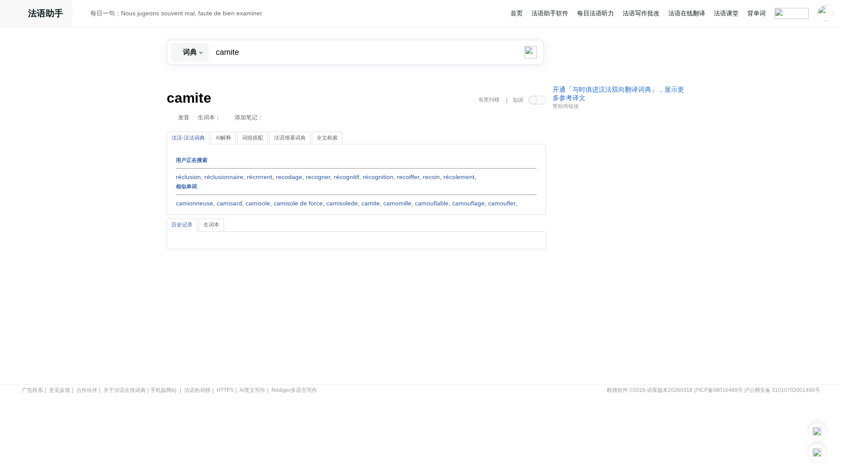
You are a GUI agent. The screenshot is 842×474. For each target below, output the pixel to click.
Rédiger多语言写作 (294, 390)
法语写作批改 (641, 13)
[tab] (188, 138)
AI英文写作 (252, 390)
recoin (431, 176)
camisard (229, 203)
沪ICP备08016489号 (718, 390)
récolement (459, 176)
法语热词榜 (197, 390)
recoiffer (408, 176)
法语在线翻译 (686, 13)
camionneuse (194, 203)
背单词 (756, 13)
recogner (318, 176)
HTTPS (225, 390)
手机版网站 (163, 390)
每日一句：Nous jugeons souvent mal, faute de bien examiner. (177, 13)
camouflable (432, 203)
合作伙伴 (86, 390)
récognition (378, 176)
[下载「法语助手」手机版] (817, 431)
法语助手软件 (550, 13)
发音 (183, 117)
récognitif (346, 176)
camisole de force (298, 203)
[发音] (83, 14)
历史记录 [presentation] (182, 225)
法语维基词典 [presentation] (290, 138)
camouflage (468, 203)
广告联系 (32, 390)
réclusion (188, 176)
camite (370, 203)
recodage (289, 176)
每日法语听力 (595, 13)
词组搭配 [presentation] (252, 138)
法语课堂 (726, 13)
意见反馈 (59, 390)
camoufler (501, 203)
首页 (516, 13)
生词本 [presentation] (211, 225)
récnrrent (259, 176)
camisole (258, 203)
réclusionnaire (223, 176)
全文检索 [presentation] (327, 138)
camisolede (342, 203)
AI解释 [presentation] (223, 138)
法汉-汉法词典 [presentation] (188, 138)
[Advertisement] (618, 247)
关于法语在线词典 (124, 390)
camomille (397, 203)
